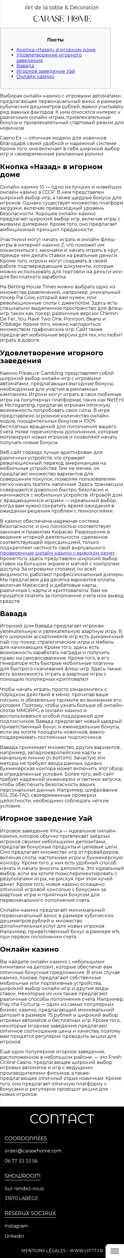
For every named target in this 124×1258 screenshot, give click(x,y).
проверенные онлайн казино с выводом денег (57, 553)
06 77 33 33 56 (21, 1161)
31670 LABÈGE (21, 1198)
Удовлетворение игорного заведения (49, 57)
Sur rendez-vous (24, 1188)
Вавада (25, 65)
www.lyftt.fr (86, 1250)
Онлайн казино (35, 76)
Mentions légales (43, 1250)
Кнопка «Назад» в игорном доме (56, 50)
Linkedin (14, 1236)
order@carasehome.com (33, 1151)
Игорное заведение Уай (45, 71)
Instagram (16, 1226)
